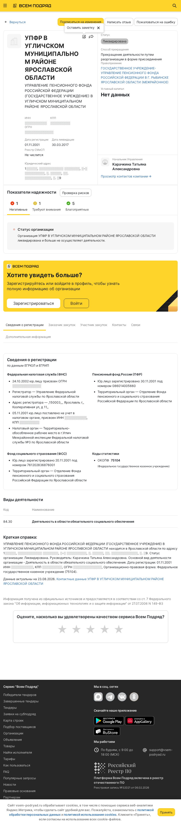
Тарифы (9, 759)
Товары (9, 746)
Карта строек (13, 720)
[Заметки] (84, 36)
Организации (13, 733)
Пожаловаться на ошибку (156, 22)
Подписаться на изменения (80, 22)
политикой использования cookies (90, 814)
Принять (166, 812)
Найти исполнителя (17, 752)
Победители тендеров (19, 695)
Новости (9, 784)
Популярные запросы (19, 778)
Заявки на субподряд (19, 714)
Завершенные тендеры (21, 701)
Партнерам (11, 797)
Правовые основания (19, 791)
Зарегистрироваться (33, 303)
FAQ (6, 772)
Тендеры (10, 707)
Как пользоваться (16, 765)
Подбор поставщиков (19, 727)
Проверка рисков (75, 193)
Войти (76, 303)
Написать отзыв (119, 22)
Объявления (12, 739)
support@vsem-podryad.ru (160, 752)
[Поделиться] (91, 36)
